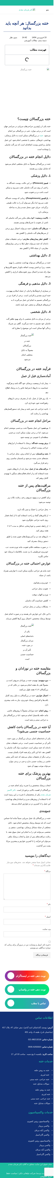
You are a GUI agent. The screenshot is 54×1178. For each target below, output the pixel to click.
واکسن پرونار (43, 1126)
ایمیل (48, 916)
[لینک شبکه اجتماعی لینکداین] (23, 3)
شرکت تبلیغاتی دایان (27, 1173)
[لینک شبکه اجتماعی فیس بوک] (33, 3)
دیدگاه (47, 871)
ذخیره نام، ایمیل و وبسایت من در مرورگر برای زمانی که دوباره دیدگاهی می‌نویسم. (27, 946)
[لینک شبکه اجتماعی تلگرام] (20, 3)
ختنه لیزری (45, 1075)
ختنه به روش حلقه (41, 1070)
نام (49, 904)
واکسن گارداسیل (42, 1135)
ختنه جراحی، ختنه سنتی (39, 1079)
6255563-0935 (34, 1047)
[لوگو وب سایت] (27, 9)
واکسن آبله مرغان (41, 1130)
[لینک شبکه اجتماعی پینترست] (27, 3)
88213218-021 (34, 1039)
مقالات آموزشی (30, 40)
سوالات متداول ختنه (41, 1084)
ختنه (41, 135)
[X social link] (30, 3)
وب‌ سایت (47, 929)
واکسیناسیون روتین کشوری (38, 1121)
